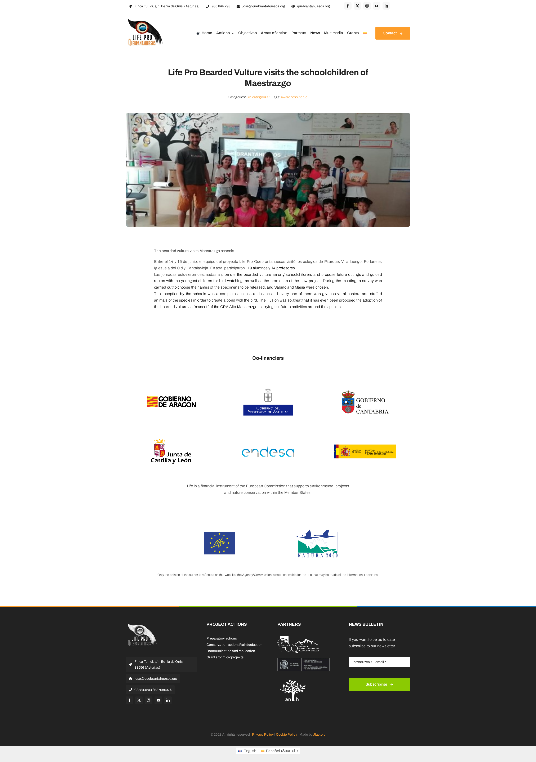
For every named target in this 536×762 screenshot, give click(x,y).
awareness (289, 97)
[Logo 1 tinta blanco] (298, 638)
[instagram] (367, 6)
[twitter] (357, 6)
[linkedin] (386, 6)
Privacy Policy (263, 734)
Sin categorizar (257, 97)
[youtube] (376, 6)
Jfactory (319, 734)
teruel (303, 97)
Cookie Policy (286, 734)
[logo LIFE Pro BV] (144, 19)
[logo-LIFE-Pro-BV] (141, 624)
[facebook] (348, 6)
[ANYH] (293, 678)
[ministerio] (303, 660)
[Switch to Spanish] (365, 33)
